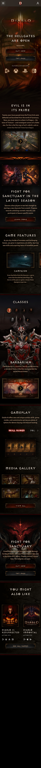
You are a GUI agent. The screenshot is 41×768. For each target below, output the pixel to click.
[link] (7, 71)
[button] (20, 51)
